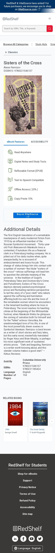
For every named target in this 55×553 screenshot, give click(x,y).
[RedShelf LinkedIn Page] (15, 540)
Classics (13, 52)
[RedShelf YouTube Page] (32, 540)
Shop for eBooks (27, 473)
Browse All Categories (15, 44)
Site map (27, 514)
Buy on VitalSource (27, 214)
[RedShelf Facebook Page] (23, 540)
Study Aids (41, 44)
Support (27, 480)
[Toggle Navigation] (50, 19)
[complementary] (27, 416)
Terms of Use (28, 493)
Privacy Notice (27, 487)
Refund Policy (27, 500)
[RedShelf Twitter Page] (40, 540)
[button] (27, 152)
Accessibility (27, 507)
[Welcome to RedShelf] (10, 19)
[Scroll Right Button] (52, 421)
